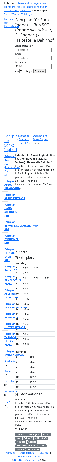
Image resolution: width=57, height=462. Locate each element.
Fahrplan (9, 381)
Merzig (21, 6)
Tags (7, 401)
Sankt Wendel (12, 14)
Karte (7, 371)
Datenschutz (27, 452)
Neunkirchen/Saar (36, 6)
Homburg (10, 6)
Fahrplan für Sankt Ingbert (12, 143)
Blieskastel (23, 3)
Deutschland (40, 135)
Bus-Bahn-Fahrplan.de (27, 460)
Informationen (12, 391)
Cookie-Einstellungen (29, 456)
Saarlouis (25, 10)
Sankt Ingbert (40, 139)
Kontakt (10, 452)
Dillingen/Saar (38, 3)
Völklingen (27, 14)
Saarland (24, 139)
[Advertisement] (28, 103)
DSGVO (44, 452)
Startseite (23, 135)
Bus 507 (23, 143)
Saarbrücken (11, 10)
